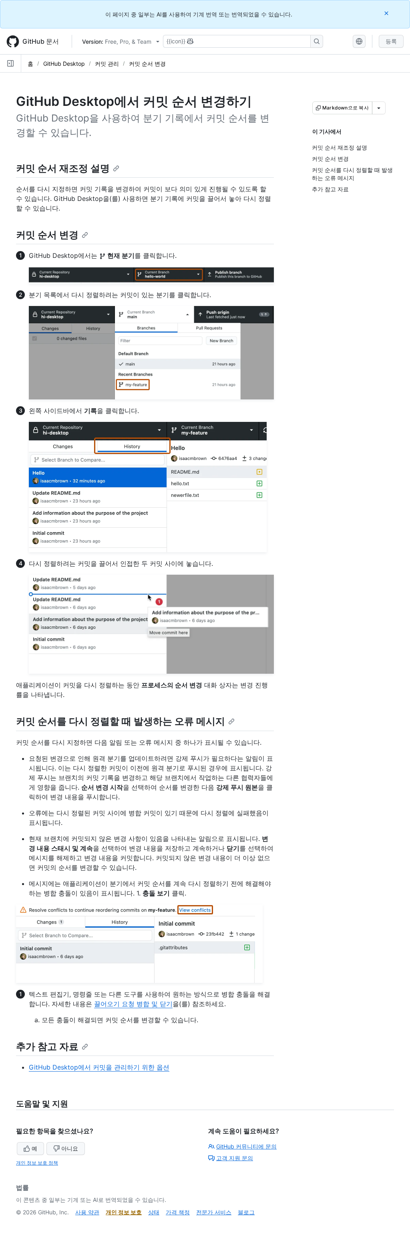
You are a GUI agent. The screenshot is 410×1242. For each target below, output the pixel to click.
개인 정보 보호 (124, 1212)
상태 (153, 1212)
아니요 (69, 1148)
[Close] (387, 13)
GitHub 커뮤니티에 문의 (246, 1146)
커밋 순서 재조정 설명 (63, 168)
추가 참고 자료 (47, 1046)
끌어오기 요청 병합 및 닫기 (133, 1004)
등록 (391, 41)
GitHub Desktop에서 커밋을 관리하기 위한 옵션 (99, 1067)
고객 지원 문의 (234, 1158)
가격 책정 (178, 1212)
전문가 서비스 (213, 1212)
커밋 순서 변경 (147, 63)
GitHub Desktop (64, 63)
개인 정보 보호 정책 (37, 1163)
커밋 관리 (107, 63)
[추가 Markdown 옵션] (379, 107)
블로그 (246, 1212)
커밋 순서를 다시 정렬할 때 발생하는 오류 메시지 (120, 721)
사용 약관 (87, 1212)
